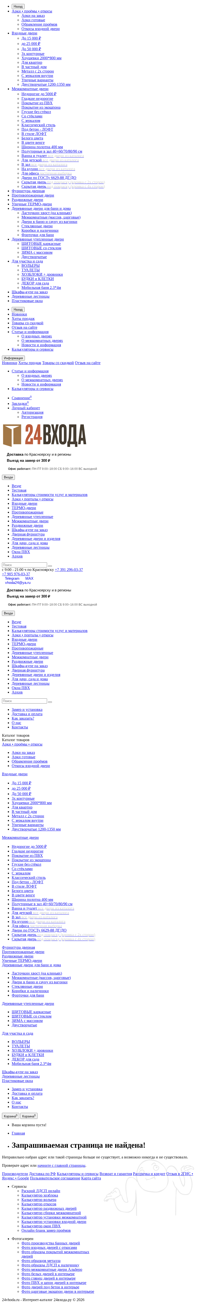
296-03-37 (69, 570)
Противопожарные (27, 512)
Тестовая (19, 490)
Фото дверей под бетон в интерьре (50, 1287)
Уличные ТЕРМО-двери (32, 204)
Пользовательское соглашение (55, 1178)
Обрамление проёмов (39, 24)
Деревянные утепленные (32, 517)
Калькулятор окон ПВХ (41, 1226)
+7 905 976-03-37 (16, 574)
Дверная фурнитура (28, 534)
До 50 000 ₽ (31, 49)
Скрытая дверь (63, 182)
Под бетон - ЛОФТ (37, 129)
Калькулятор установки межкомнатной (54, 1217)
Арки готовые (33, 20)
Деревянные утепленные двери (38, 239)
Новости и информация (41, 345)
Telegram (12, 578)
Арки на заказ (33, 15)
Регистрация (31, 417)
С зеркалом (30, 120)
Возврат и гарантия (116, 1174)
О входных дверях (36, 336)
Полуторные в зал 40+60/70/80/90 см (51, 151)
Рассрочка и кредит (149, 1174)
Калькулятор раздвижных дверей (49, 1208)
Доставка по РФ (42, 1174)
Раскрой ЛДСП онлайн (40, 1191)
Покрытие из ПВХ (37, 103)
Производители (15, 1174)
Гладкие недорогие (37, 98)
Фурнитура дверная (28, 191)
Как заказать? (23, 718)
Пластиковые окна (27, 301)
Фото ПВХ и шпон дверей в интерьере (53, 1283)
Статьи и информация (30, 332)
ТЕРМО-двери (24, 508)
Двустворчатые (34, 257)
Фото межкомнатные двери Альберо (51, 1269)
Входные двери (24, 33)
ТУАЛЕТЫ (30, 270)
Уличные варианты (37, 80)
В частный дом (34, 67)
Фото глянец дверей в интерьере (48, 1278)
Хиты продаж (23, 318)
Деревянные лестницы (31, 296)
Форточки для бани (37, 235)
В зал (44, 164)
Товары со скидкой (27, 323)
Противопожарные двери (33, 195)
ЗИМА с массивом (36, 252)
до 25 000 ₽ (30, 44)
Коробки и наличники (40, 230)
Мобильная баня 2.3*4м (41, 287)
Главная (18, 1133)
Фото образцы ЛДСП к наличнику (50, 1265)
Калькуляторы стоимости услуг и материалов (50, 495)
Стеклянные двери (37, 226)
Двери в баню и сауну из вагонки (49, 222)
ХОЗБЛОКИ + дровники (42, 274)
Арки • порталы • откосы (32, 499)
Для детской (50, 160)
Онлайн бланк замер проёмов (46, 1230)
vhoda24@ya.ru (17, 582)
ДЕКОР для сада (35, 283)
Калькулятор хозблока (39, 1195)
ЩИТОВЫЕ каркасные (41, 244)
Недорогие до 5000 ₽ (38, 94)
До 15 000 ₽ (31, 38)
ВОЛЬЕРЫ (30, 265)
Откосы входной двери (40, 29)
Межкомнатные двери (30, 89)
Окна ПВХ (21, 552)
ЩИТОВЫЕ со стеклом (41, 248)
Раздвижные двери (27, 200)
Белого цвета (32, 138)
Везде (16, 486)
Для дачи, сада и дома (30, 543)
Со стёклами (31, 116)
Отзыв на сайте (24, 327)
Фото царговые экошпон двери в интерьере (57, 1291)
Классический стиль (38, 125)
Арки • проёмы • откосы (32, 11)
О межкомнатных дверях (42, 340)
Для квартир (31, 62)
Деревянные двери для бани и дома (41, 208)
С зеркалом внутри (37, 76)
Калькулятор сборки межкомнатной (51, 1213)
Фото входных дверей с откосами (49, 1247)
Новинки (19, 314)
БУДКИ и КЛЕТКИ (37, 279)
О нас (16, 723)
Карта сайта (91, 1178)
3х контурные (32, 54)
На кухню (48, 169)
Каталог (16, 740)
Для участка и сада (27, 261)
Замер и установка (27, 709)
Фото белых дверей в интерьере (48, 1274)
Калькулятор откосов (38, 1204)
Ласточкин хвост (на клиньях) (46, 213)
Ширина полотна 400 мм (42, 147)
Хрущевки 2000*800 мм (41, 58)
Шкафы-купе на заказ (30, 292)
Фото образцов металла (40, 1261)
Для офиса (46, 173)
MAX (29, 578)
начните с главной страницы (61, 1165)
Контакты (20, 727)
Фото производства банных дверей (50, 1243)
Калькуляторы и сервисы (32, 349)
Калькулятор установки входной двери (53, 1222)
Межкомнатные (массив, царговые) (50, 217)
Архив (17, 556)
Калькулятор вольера (38, 1200)
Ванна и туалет (52, 156)
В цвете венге (33, 142)
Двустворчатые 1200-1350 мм (45, 84)
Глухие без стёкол (36, 112)
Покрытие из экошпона (40, 107)
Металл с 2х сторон (37, 71)
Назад (18, 6)
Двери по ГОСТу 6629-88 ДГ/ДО (48, 178)
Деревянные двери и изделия (36, 538)
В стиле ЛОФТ (34, 134)
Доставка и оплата (27, 714)
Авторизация (32, 412)
